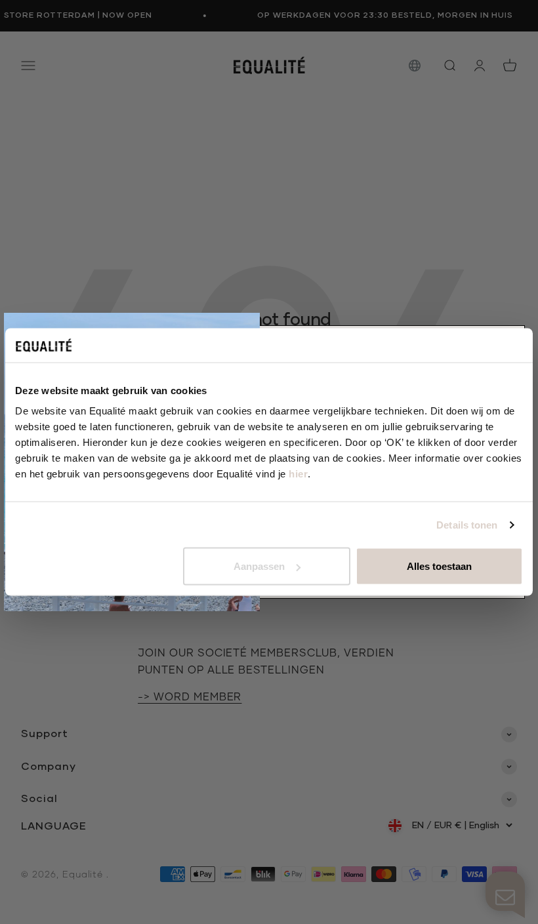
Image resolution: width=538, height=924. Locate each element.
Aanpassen (259, 566)
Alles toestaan (439, 566)
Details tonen (466, 524)
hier (298, 473)
